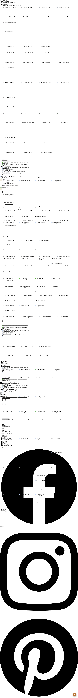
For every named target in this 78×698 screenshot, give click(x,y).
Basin (3, 321)
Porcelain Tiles (5, 177)
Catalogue (4, 383)
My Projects (4, 198)
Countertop (4, 320)
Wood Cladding (5, 322)
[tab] (5, 5)
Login (6, 200)
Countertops (4, 509)
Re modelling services (6, 329)
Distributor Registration (9, 203)
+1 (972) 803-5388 (3, 0)
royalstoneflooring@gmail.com (5, 1)
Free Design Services (6, 324)
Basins (3, 510)
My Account (4, 199)
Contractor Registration (9, 204)
